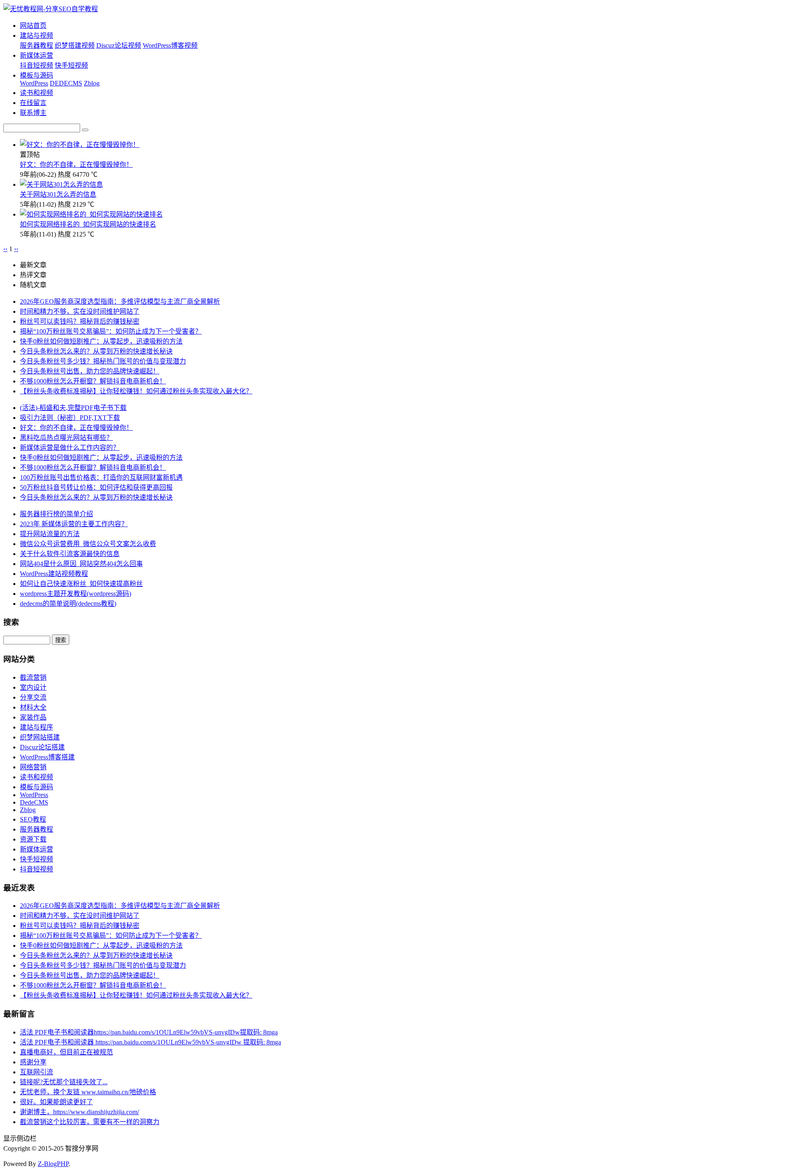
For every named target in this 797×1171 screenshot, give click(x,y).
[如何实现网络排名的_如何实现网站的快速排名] (91, 214)
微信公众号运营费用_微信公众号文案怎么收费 (88, 543)
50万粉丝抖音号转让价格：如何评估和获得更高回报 (96, 487)
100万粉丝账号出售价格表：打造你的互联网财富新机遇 (101, 477)
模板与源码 (36, 75)
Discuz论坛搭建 (42, 747)
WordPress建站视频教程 (54, 573)
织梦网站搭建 (40, 737)
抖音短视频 (36, 65)
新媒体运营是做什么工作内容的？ (70, 447)
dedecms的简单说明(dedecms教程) (68, 603)
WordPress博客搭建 (47, 757)
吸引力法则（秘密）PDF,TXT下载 (70, 417)
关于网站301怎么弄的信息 (58, 194)
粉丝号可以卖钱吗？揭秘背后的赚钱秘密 (79, 321)
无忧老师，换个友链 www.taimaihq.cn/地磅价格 (88, 1091)
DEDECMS (66, 83)
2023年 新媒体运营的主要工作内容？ (74, 523)
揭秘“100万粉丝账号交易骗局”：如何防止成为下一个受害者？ (111, 331)
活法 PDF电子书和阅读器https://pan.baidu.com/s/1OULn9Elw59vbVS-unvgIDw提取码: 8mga (149, 1032)
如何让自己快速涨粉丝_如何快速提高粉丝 (81, 583)
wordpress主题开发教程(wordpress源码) (75, 593)
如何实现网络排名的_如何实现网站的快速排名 (88, 224)
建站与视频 (36, 35)
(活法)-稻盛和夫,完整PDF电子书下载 (73, 407)
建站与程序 (36, 727)
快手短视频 (71, 65)
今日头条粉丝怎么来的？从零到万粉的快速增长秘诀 (96, 351)
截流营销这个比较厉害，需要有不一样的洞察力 (89, 1121)
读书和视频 (36, 92)
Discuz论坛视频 (118, 45)
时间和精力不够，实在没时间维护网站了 (79, 311)
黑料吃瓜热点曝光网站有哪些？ (66, 437)
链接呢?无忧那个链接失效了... (64, 1082)
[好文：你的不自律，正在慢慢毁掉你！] (79, 144)
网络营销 (33, 767)
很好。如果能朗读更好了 (56, 1101)
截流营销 (33, 677)
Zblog (92, 83)
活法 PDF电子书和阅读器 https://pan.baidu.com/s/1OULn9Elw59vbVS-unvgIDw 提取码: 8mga (150, 1042)
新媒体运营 (36, 55)
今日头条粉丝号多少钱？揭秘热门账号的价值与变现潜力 (103, 361)
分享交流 (33, 697)
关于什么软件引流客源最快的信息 (70, 553)
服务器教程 (36, 45)
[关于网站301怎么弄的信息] (61, 184)
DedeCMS (34, 802)
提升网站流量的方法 (50, 533)
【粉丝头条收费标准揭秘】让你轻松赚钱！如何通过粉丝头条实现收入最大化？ (136, 391)
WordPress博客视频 (170, 45)
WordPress (34, 83)
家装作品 (33, 717)
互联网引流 (36, 1072)
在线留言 (33, 102)
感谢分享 (33, 1062)
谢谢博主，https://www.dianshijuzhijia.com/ (79, 1111)
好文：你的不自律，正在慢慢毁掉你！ (76, 164)
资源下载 (33, 839)
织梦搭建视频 (75, 45)
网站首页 (33, 25)
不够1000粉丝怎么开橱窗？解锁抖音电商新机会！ (93, 381)
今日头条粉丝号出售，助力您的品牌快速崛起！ (89, 371)
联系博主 (33, 112)
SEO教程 (33, 819)
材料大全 (33, 707)
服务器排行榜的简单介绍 (56, 513)
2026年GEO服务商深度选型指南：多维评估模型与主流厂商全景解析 (120, 301)
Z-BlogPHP (53, 1163)
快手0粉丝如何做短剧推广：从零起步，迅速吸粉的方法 (101, 341)
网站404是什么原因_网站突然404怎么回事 (81, 563)
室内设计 (33, 687)
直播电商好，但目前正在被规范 (66, 1052)
